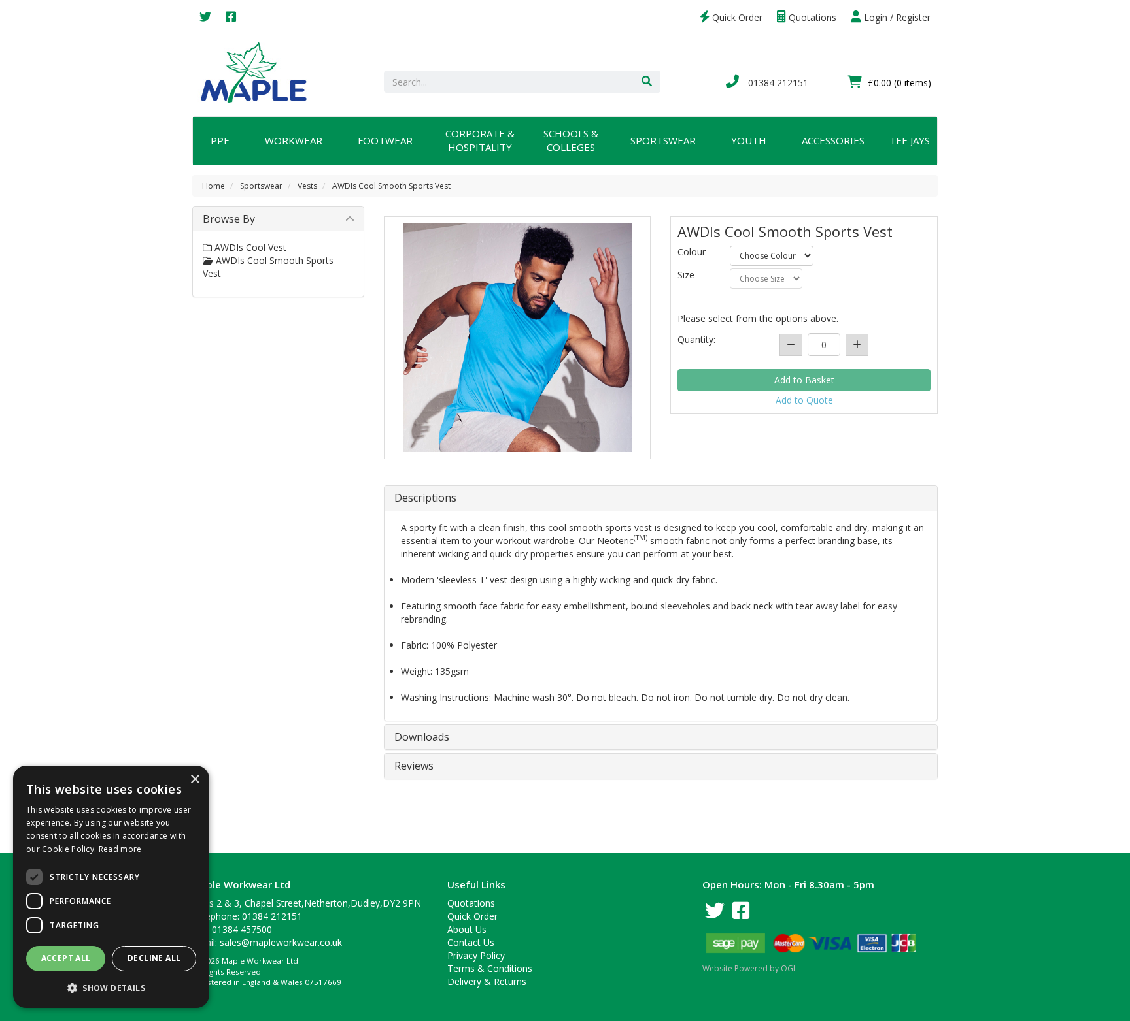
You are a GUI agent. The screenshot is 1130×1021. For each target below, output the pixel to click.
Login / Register (896, 17)
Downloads (421, 737)
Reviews (414, 766)
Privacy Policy (476, 955)
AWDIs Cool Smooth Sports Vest (391, 185)
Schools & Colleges (570, 140)
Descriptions (425, 498)
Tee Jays (909, 140)
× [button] (194, 780)
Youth (748, 140)
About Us (467, 929)
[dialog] (111, 887)
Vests (307, 185)
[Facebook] (230, 17)
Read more (120, 848)
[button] (111, 987)
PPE (220, 140)
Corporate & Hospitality (480, 140)
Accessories (833, 140)
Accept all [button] (66, 958)
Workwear (293, 140)
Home (213, 185)
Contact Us (470, 942)
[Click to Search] (646, 82)
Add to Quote (804, 400)
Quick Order (736, 17)
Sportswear (663, 140)
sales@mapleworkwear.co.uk (281, 942)
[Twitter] (205, 17)
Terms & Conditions (489, 968)
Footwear (385, 140)
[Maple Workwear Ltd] (260, 71)
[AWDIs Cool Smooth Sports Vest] (517, 337)
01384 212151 (776, 82)
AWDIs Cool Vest (249, 247)
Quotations (811, 17)
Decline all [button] (154, 958)
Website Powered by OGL (749, 968)
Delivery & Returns (486, 981)
